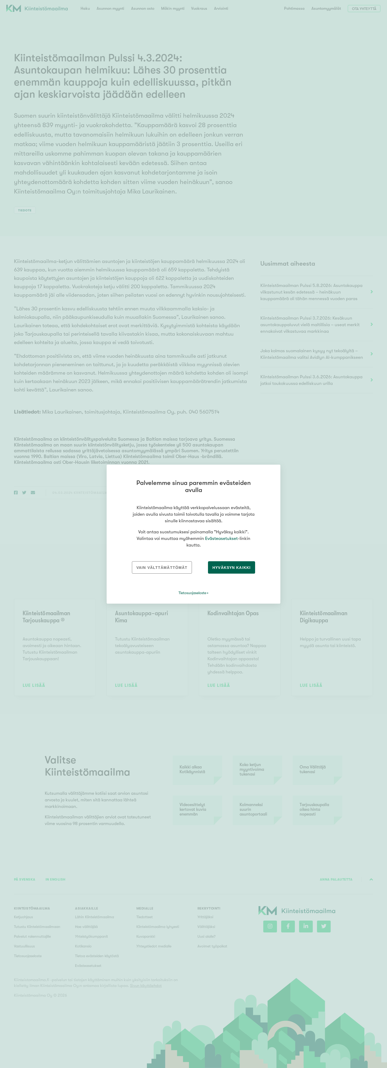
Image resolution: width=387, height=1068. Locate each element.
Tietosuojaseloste (192, 593)
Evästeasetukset (221, 538)
